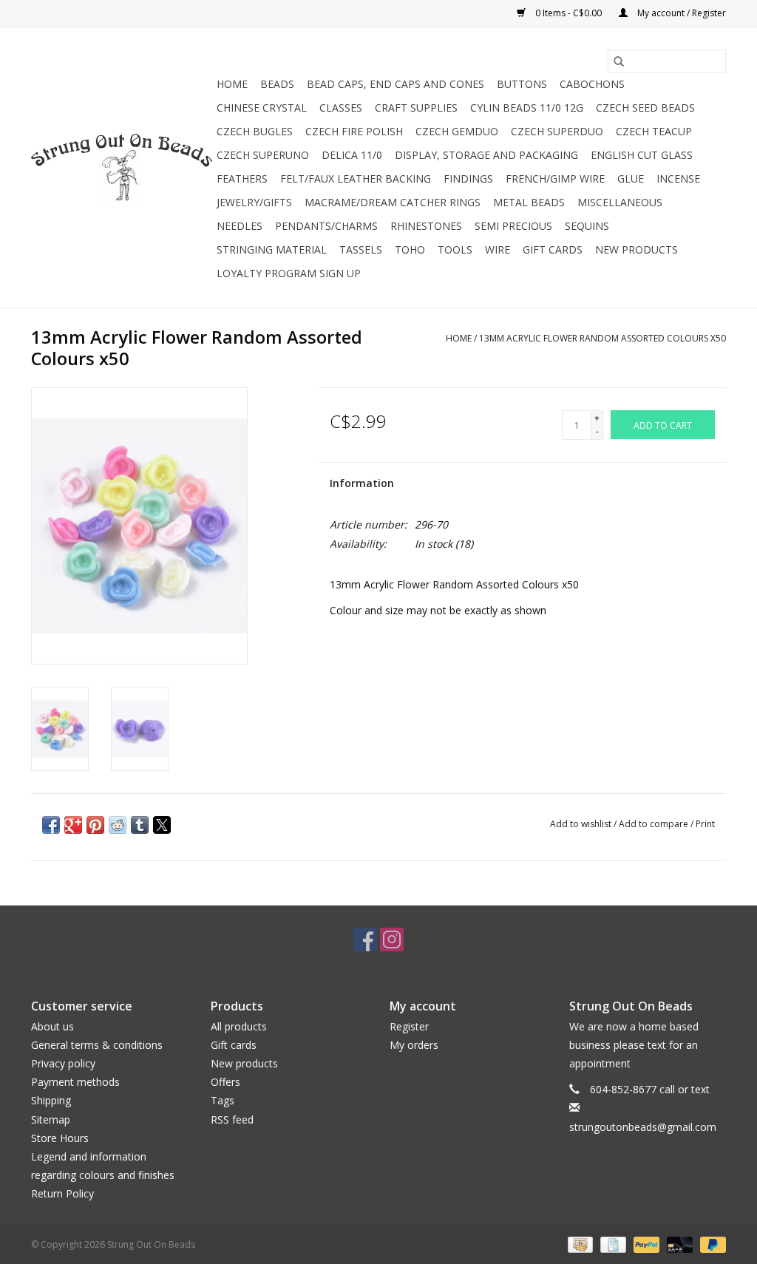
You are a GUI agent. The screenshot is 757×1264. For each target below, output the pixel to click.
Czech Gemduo (456, 131)
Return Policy (62, 1193)
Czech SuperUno (263, 155)
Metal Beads (529, 202)
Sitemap (50, 1119)
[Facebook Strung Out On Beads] (365, 939)
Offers (225, 1082)
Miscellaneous (619, 202)
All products (239, 1026)
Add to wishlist (582, 824)
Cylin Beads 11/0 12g (526, 108)
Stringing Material (272, 249)
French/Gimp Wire (555, 178)
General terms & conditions (97, 1045)
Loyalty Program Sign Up (289, 273)
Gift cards (553, 249)
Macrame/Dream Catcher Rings (393, 202)
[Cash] (579, 1243)
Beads (277, 84)
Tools (455, 249)
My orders (414, 1045)
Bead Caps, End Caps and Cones (395, 84)
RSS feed (232, 1119)
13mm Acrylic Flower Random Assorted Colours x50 (602, 338)
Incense (678, 178)
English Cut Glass (642, 155)
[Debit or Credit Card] (678, 1243)
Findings (468, 178)
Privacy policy (63, 1063)
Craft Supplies (416, 108)
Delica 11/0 (352, 155)
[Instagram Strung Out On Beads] (392, 939)
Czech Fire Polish (354, 131)
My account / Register (680, 13)
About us (52, 1026)
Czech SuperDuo (557, 131)
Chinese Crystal (262, 108)
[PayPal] (645, 1243)
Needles (239, 226)
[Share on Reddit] (117, 825)
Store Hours (60, 1138)
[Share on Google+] (73, 825)
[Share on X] (162, 825)
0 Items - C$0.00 (568, 13)
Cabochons (592, 84)
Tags (222, 1100)
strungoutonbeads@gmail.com (642, 1127)
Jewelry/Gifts (254, 202)
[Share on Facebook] (51, 825)
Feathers (242, 178)
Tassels (360, 249)
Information (362, 483)
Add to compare (654, 824)
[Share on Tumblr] (140, 825)
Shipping (51, 1100)
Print (705, 824)
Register (409, 1026)
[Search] (619, 61)
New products (244, 1063)
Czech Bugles (255, 131)
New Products (636, 249)
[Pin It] (95, 825)
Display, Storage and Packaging (486, 155)
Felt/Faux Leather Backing (355, 178)
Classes (340, 108)
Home (232, 84)
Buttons (522, 84)
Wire (497, 249)
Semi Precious (513, 226)
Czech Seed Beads (645, 108)
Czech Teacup (654, 131)
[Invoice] (611, 1243)
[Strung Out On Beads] (121, 168)
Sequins (587, 226)
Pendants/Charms (326, 226)
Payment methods (75, 1082)
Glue (630, 178)
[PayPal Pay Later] (710, 1243)
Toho (410, 249)
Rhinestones (426, 226)
